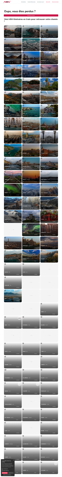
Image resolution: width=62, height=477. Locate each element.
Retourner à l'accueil (31, 15)
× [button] (13, 460)
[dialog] (8, 467)
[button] (8, 474)
